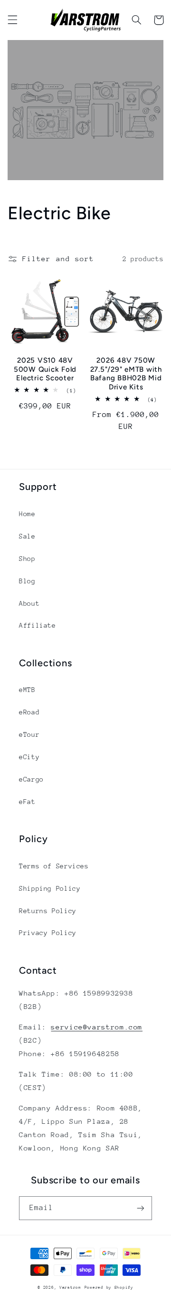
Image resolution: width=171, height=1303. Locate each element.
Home (27, 514)
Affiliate (37, 625)
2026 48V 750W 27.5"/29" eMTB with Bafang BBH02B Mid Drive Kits (126, 373)
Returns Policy (47, 911)
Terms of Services (54, 866)
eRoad (29, 712)
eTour (29, 734)
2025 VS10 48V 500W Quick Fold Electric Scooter (45, 369)
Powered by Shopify (109, 1287)
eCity (29, 757)
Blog (27, 581)
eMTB (27, 689)
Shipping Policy (49, 888)
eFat (27, 801)
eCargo (31, 779)
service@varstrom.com (96, 1027)
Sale (27, 536)
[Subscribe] (141, 1208)
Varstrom (70, 1287)
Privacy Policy (47, 933)
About (29, 603)
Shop (27, 558)
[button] (12, 20)
